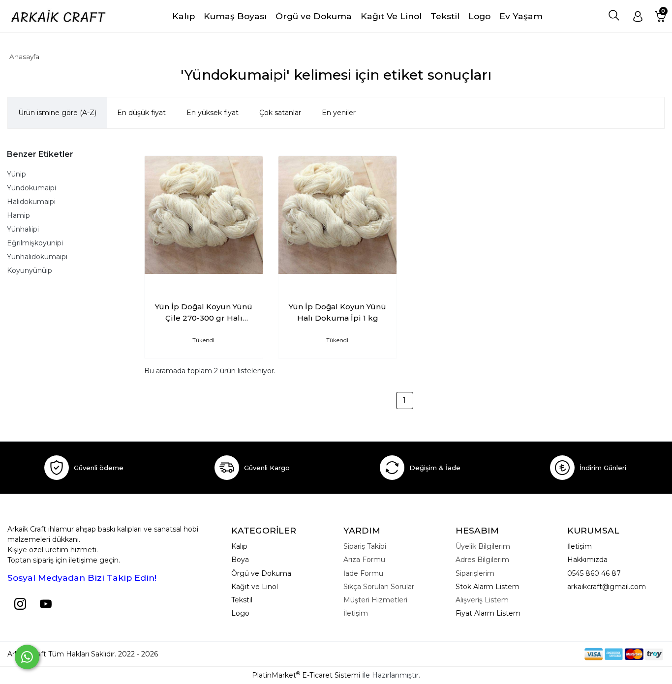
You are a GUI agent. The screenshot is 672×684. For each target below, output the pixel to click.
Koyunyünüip (29, 270)
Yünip (16, 174)
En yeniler (339, 112)
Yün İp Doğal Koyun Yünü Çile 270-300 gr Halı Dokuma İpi (203, 313)
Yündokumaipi (31, 187)
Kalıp (239, 546)
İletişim (579, 546)
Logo (240, 613)
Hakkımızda (587, 559)
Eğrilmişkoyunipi (35, 242)
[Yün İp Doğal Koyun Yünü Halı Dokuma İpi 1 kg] (337, 215)
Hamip (18, 215)
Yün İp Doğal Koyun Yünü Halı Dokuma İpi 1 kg (337, 312)
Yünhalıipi (23, 229)
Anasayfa (24, 56)
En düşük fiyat (141, 112)
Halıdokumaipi (31, 201)
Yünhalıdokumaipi (37, 256)
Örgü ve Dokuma (261, 573)
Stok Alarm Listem (487, 586)
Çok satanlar (280, 112)
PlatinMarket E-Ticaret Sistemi (306, 675)
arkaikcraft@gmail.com (606, 586)
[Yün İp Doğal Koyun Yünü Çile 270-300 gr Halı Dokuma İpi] (204, 215)
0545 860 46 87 (594, 573)
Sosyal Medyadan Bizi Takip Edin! (81, 577)
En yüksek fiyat (212, 112)
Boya (240, 559)
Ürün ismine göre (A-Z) (57, 112)
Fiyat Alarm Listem (488, 613)
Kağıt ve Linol (254, 586)
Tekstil (241, 599)
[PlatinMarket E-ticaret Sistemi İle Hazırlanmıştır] (550, 654)
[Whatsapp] (27, 657)
